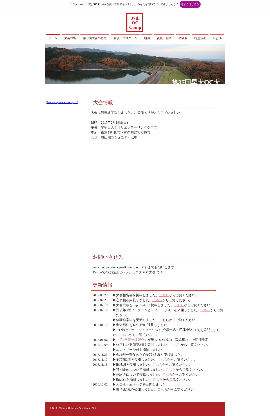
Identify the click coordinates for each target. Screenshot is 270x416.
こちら (205, 310)
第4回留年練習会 (131, 340)
